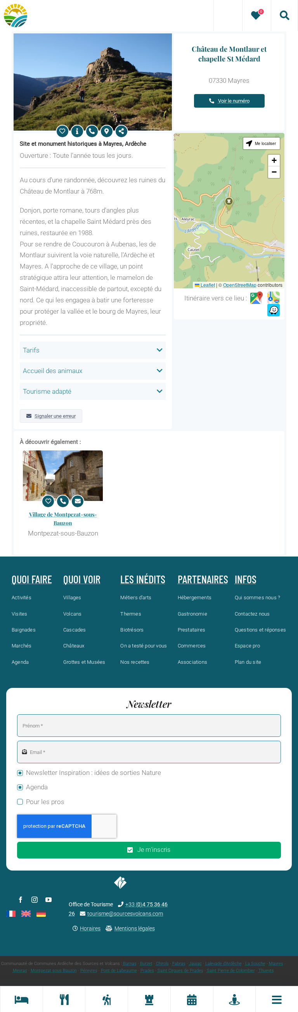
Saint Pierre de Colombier (231, 970)
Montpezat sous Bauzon (54, 970)
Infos (245, 579)
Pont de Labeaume (119, 970)
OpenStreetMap (239, 284)
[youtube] (48, 900)
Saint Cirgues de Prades (180, 970)
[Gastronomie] (64, 999)
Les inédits (142, 579)
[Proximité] (234, 999)
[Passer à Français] (11, 914)
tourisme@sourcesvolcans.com (125, 914)
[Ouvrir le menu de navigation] (276, 999)
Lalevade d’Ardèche (223, 963)
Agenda (37, 787)
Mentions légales (134, 928)
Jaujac (195, 963)
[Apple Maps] (273, 298)
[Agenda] (191, 999)
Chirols (162, 963)
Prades (147, 970)
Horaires (90, 928)
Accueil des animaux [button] (52, 371)
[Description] (77, 131)
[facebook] (20, 900)
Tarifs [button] (31, 350)
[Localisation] (106, 131)
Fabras (178, 963)
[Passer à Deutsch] (41, 914)
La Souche (255, 963)
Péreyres (88, 970)
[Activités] (106, 999)
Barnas (130, 963)
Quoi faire (32, 579)
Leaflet (207, 284)
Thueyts (266, 970)
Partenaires (203, 579)
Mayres (276, 963)
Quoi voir (81, 579)
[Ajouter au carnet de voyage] (62, 131)
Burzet (146, 963)
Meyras (20, 970)
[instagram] (34, 900)
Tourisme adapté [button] (47, 391)
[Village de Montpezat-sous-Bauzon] (63, 475)
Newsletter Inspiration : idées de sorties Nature (93, 772)
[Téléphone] (92, 131)
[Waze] (273, 310)
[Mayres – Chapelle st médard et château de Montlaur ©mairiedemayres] (93, 36)
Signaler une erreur (55, 416)
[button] (229, 203)
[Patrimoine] (149, 999)
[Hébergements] (21, 999)
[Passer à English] (26, 914)
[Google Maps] (256, 298)
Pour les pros (45, 802)
